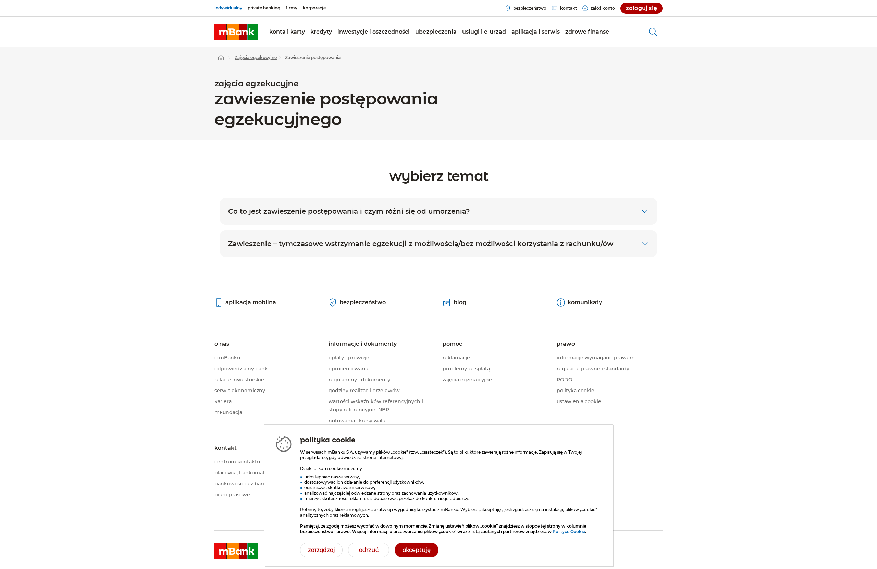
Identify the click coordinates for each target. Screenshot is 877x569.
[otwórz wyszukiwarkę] (653, 32)
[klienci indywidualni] (236, 32)
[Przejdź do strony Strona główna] (220, 57)
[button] (287, 32)
